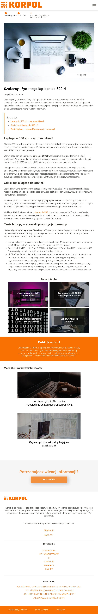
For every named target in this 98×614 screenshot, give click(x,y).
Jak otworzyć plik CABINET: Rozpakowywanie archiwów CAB (69, 320)
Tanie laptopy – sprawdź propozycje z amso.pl (33, 129)
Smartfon (49, 565)
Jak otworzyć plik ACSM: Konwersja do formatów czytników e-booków (69, 294)
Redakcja (49, 530)
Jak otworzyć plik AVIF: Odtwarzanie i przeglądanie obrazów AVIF (28, 294)
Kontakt (49, 535)
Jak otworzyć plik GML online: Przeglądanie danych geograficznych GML (48, 403)
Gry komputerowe (49, 554)
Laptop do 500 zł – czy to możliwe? (27, 121)
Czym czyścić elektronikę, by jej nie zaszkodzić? (49, 444)
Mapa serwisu (41, 610)
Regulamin (60, 610)
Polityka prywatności (18, 610)
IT (49, 558)
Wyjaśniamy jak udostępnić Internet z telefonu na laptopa (49, 587)
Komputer (22, 15)
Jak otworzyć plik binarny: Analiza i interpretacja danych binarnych (28, 320)
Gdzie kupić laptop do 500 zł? (25, 125)
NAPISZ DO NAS (48, 480)
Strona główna (11, 15)
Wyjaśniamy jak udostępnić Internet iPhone (49, 590)
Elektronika (49, 550)
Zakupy (49, 569)
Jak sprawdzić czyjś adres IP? (49, 598)
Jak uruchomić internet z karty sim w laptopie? (49, 594)
